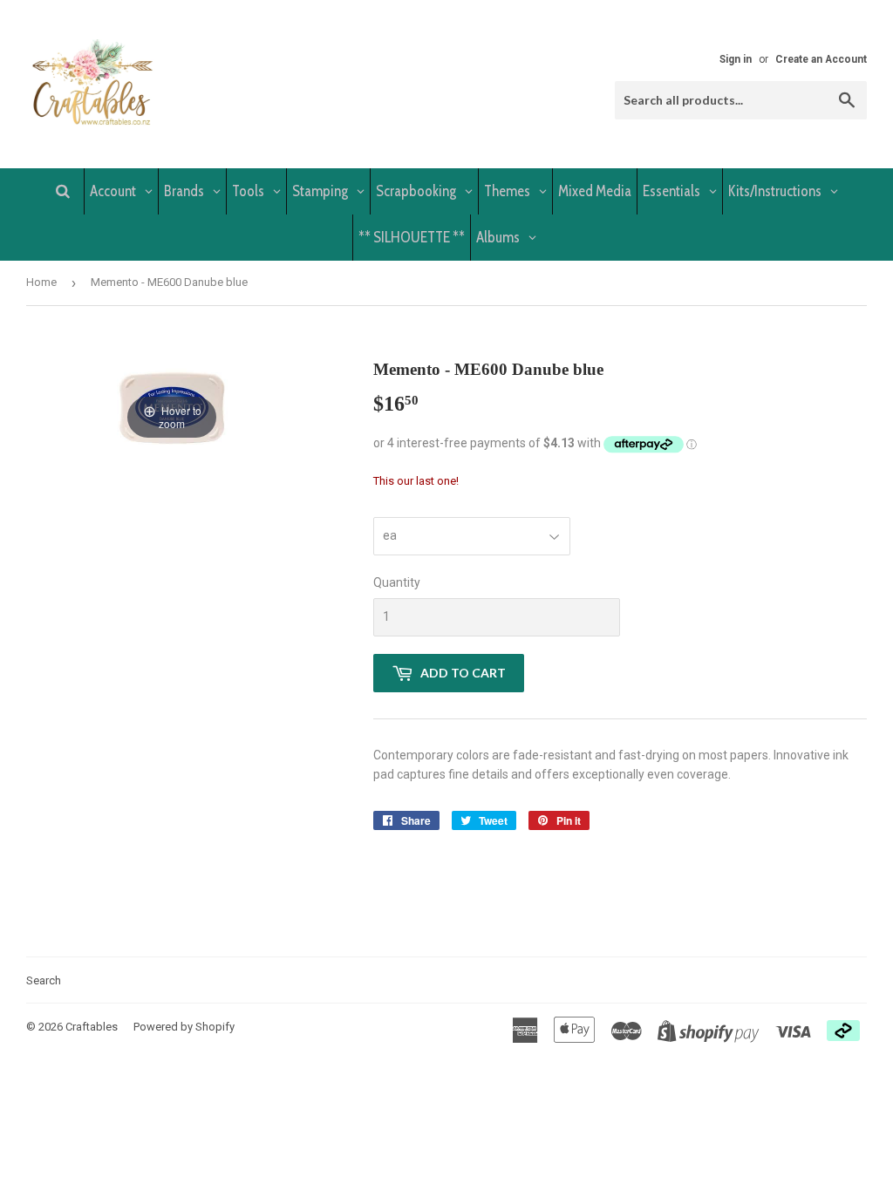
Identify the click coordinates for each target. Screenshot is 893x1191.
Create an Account (821, 59)
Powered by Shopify (184, 1026)
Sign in (735, 59)
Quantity (396, 582)
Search (43, 980)
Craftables (91, 1026)
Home (41, 282)
